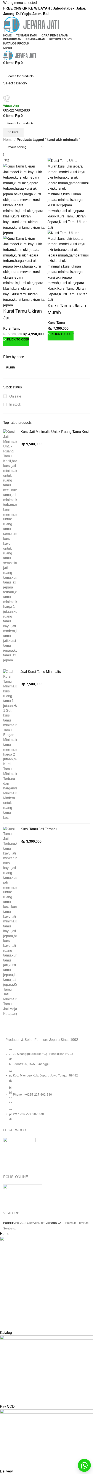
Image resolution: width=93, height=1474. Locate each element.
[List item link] (46, 1086)
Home (8, 139)
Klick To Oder (17, 339)
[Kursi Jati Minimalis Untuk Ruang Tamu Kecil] (10, 546)
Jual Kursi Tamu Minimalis (41, 672)
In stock (14, 404)
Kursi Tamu (12, 328)
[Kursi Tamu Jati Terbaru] (10, 921)
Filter (10, 367)
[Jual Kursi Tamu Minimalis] (10, 744)
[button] (84, 1465)
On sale (14, 396)
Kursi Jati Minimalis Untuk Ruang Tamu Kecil (55, 432)
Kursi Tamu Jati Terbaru (39, 829)
